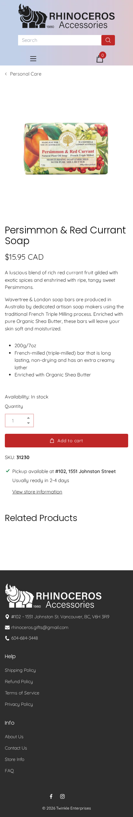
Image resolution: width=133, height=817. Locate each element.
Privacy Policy (19, 704)
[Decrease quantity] (28, 423)
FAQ (9, 771)
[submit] (108, 40)
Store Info (14, 759)
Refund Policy (19, 681)
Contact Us (16, 748)
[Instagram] (62, 796)
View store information (37, 492)
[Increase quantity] (28, 418)
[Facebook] (51, 796)
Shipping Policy (20, 670)
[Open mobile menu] (33, 58)
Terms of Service (22, 693)
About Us (14, 737)
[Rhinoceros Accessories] (66, 16)
